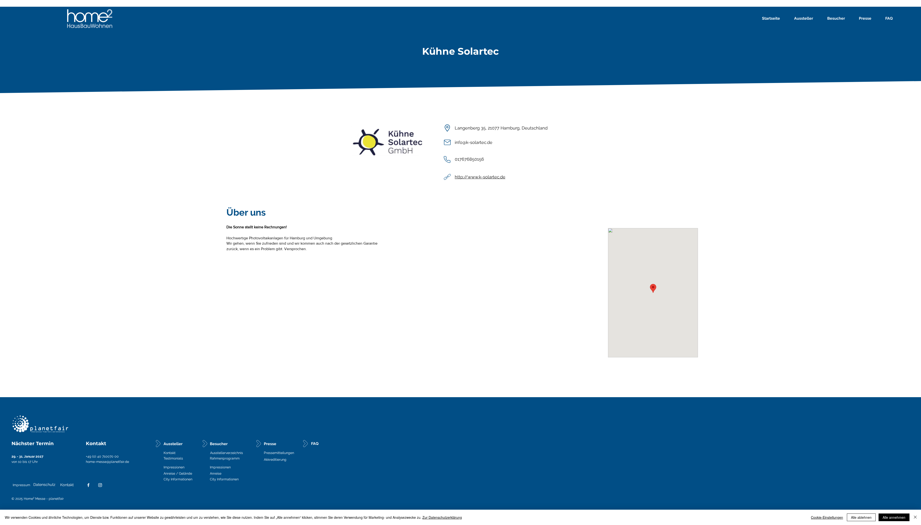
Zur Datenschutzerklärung (442, 517)
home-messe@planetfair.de (107, 462)
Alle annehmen (894, 517)
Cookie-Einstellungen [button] (827, 517)
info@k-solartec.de (473, 142)
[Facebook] (88, 485)
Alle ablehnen (861, 517)
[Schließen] (915, 517)
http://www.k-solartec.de (480, 176)
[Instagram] (100, 485)
